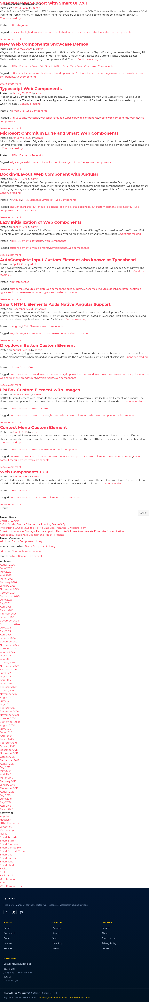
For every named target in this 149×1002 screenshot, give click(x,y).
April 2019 (5, 774)
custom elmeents (24, 292)
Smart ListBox (53, 66)
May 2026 (5, 571)
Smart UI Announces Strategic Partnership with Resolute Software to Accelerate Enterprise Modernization (62, 531)
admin (40, 48)
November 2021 (9, 694)
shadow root (84, 32)
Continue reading (12, 18)
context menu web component (66, 456)
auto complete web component (47, 289)
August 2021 (7, 697)
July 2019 (5, 767)
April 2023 (5, 659)
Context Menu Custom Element (33, 427)
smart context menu (120, 456)
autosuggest (108, 289)
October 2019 (7, 757)
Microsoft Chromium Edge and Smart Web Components (59, 133)
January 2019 (7, 784)
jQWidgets (9, 969)
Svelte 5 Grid (7, 875)
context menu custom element (28, 456)
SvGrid (7, 977)
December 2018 (9, 788)
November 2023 (9, 645)
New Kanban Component (27, 551)
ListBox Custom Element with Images (40, 389)
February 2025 (8, 613)
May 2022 (5, 676)
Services (7, 948)
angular (14, 206)
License (7, 943)
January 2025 (7, 617)
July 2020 (5, 729)
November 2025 (9, 589)
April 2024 (6, 634)
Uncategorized (20, 25)
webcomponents (26, 76)
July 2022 (5, 673)
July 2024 (5, 627)
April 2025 (5, 606)
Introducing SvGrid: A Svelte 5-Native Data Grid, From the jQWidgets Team (43, 527)
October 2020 (8, 718)
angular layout (28, 206)
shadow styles (101, 32)
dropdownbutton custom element (107, 374)
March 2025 (6, 610)
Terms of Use (109, 938)
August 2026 (7, 564)
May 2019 (5, 770)
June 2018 (6, 798)
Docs (6, 938)
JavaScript (58, 943)
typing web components (113, 117)
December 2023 (9, 641)
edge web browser (28, 162)
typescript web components (81, 117)
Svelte (3, 868)
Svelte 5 (4, 872)
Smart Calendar (9, 844)
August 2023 (7, 652)
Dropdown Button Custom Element (37, 345)
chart (22, 73)
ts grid (22, 117)
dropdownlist (67, 73)
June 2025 (6, 599)
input (85, 73)
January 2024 (8, 638)
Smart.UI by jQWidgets (14, 993)
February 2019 (8, 781)
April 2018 (5, 805)
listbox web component (102, 415)
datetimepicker (49, 73)
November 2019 (9, 753)
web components (120, 32)
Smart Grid (38, 66)
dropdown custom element (48, 374)
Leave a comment (10, 39)
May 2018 (5, 802)
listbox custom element (73, 415)
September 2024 (10, 624)
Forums (106, 928)
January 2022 (7, 690)
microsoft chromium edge (55, 162)
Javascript (37, 155)
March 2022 (6, 683)
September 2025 (9, 596)
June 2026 (6, 568)
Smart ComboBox (22, 367)
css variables (17, 32)
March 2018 (6, 809)
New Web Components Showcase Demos (44, 44)
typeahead (49, 292)
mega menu (111, 73)
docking (53, 206)
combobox (32, 73)
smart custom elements (46, 497)
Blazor (56, 948)
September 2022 (9, 669)
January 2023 (7, 662)
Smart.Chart (84, 66)
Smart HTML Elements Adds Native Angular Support (55, 304)
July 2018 (5, 795)
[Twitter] (14, 912)
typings (133, 117)
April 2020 (6, 736)
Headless (5, 819)
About (105, 933)
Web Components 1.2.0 (24, 471)
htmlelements (58, 247)
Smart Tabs (69, 66)
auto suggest (74, 289)
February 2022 (8, 687)
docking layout (68, 206)
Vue (2, 882)
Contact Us (108, 948)
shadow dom (68, 32)
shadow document (49, 32)
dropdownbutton (75, 374)
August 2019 (7, 763)
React (3, 833)
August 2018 (7, 791)
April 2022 (5, 680)
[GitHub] (21, 912)
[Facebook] (6, 912)
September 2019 (9, 760)
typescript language (52, 117)
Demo (6, 928)
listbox (54, 415)
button (14, 73)
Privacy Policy (109, 943)
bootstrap (123, 289)
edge (13, 162)
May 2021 (5, 704)
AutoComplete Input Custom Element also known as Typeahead (68, 259)
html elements (40, 247)
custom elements (20, 247)
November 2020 (9, 715)
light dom (31, 32)
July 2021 (5, 701)
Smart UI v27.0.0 (9, 520)
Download (9, 933)
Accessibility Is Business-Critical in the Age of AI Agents (32, 534)
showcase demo (128, 73)
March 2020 (7, 739)
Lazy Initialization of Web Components (40, 222)
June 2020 (6, 732)
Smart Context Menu (44, 449)
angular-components (32, 333)
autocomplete (91, 289)
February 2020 (8, 743)
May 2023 (5, 655)
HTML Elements (21, 66)
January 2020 (8, 746)
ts (17, 117)
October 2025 (8, 592)
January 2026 (7, 585)
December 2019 (9, 750)
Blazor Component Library (27, 541)
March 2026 (7, 578)
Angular (16, 199)
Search (4, 508)
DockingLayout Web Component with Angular (49, 174)
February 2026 (8, 582)
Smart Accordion (9, 837)
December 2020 (9, 711)
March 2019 (6, 777)
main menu (96, 73)
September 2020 (10, 722)
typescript (33, 117)
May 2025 (5, 603)
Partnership (7, 830)
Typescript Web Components (31, 88)
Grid (78, 73)
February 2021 (8, 708)
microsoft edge (80, 162)
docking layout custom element (97, 206)
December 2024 (9, 620)
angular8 (43, 206)
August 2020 (7, 725)
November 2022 (9, 666)
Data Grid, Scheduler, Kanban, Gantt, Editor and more (64, 997)
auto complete (18, 289)
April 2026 (5, 575)
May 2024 (5, 631)
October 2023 (8, 648)
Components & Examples (17, 963)
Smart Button (8, 840)
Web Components (102, 66)
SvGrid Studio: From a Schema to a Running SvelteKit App (34, 524)
